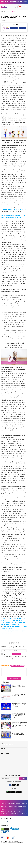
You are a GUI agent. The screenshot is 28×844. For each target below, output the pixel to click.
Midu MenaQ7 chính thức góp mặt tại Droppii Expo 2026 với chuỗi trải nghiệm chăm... (19, 734)
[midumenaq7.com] (4, 6)
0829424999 (14, 813)
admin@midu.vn (23, 813)
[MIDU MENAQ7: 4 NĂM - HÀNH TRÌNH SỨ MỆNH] (6, 688)
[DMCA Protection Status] (5, 829)
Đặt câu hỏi (14, 28)
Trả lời (5, 659)
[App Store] (18, 791)
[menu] (26, 6)
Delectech (20, 842)
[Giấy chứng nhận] (15, 829)
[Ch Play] (10, 791)
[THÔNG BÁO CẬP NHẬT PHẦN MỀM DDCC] (6, 697)
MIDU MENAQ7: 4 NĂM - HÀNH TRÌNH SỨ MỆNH (19, 686)
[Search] (14, 6)
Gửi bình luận (14, 678)
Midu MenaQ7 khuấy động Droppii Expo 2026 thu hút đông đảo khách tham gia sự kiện (19, 724)
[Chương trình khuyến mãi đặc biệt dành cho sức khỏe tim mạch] (6, 709)
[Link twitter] (15, 785)
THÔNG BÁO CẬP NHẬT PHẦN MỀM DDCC (18, 695)
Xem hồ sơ (22, 28)
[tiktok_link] (12, 785)
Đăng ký (23, 778)
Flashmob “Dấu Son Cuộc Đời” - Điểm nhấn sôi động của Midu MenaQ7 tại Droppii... (19, 715)
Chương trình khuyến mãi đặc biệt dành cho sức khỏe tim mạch (19, 705)
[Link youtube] (18, 785)
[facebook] (10, 785)
